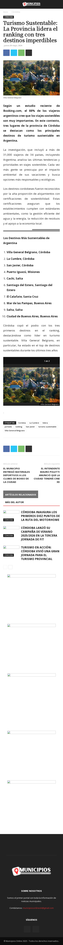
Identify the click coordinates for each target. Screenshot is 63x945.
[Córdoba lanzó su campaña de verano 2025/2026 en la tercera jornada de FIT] (11, 531)
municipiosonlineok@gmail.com (38, 908)
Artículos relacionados (20, 494)
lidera (45, 423)
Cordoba (22, 423)
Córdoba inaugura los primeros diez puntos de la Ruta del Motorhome (40, 516)
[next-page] (10, 567)
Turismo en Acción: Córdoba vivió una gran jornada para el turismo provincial (40, 553)
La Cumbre (34, 423)
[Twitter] (14, 53)
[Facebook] (6, 53)
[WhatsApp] (21, 53)
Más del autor (14, 502)
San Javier (30, 426)
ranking (18, 426)
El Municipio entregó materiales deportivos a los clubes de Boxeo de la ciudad (16, 475)
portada (8, 426)
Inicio (5, 12)
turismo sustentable (47, 426)
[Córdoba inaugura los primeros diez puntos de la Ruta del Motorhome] (11, 515)
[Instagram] (27, 929)
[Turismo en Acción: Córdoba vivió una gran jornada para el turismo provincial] (11, 551)
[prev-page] (5, 567)
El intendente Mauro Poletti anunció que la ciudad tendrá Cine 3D (47, 475)
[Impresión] (29, 53)
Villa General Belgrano (15, 430)
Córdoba (16, 12)
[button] (5, 4)
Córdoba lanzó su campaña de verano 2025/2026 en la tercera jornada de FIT (39, 533)
